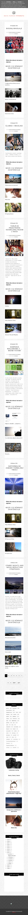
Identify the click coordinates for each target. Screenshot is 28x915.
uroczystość (8, 730)
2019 (8, 839)
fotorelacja (14, 708)
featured (7, 728)
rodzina (7, 718)
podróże (7, 722)
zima (12, 724)
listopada (10, 857)
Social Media (15, 739)
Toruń (17, 712)
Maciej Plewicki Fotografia (14, 32)
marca (9, 861)
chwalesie (8, 743)
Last (19, 682)
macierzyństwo (9, 710)
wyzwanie (14, 747)
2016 (8, 844)
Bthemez (14, 912)
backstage (8, 735)
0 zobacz (16, 33)
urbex (13, 737)
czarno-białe (16, 726)
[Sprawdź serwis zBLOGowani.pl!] (14, 903)
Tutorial (14, 728)
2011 (8, 852)
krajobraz (8, 714)
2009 (8, 866)
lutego (9, 863)
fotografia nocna (9, 712)
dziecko (14, 714)
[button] (22, 43)
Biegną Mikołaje (12, 855)
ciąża (7, 720)
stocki (7, 737)
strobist (15, 730)
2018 (8, 841)
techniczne (15, 718)
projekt (7, 716)
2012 (8, 850)
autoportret (8, 726)
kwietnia (10, 860)
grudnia (10, 854)
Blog (14, 1)
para (14, 722)
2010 (8, 865)
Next (14, 682)
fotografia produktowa (10, 745)
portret (7, 708)
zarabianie (8, 739)
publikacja (14, 716)
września (10, 858)
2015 (8, 846)
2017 (8, 842)
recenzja (7, 747)
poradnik (14, 735)
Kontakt (19, 1)
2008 (8, 868)
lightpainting (14, 720)
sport (7, 724)
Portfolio (9, 1)
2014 (8, 847)
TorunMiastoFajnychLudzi (10, 741)
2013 (8, 849)
